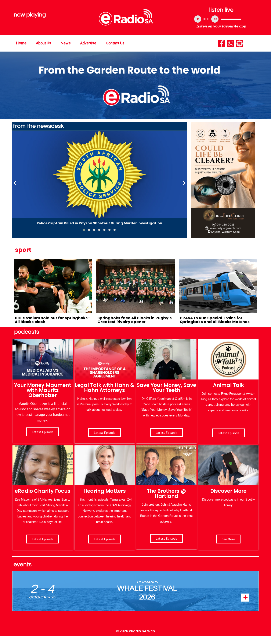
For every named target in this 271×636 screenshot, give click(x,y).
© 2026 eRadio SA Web (135, 631)
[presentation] (15, 182)
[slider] (231, 19)
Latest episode (42, 432)
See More (228, 539)
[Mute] (214, 19)
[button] (84, 230)
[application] (221, 19)
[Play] (197, 19)
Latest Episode (166, 432)
